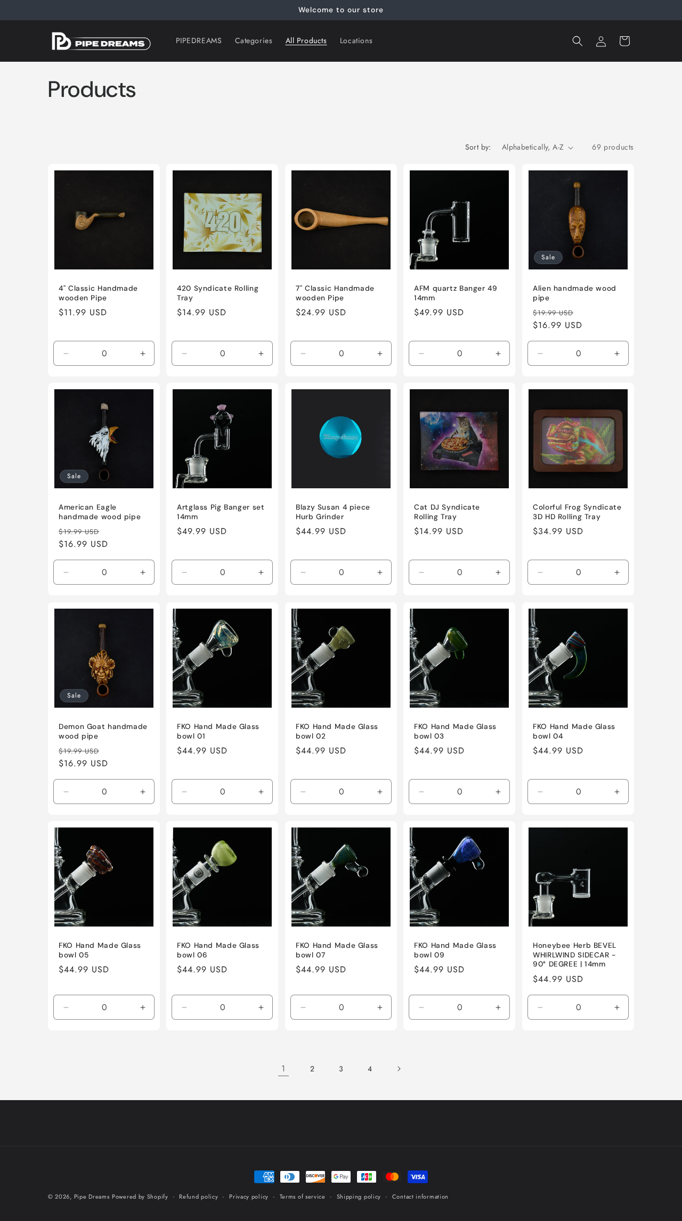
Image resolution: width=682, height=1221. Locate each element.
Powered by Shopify (140, 1196)
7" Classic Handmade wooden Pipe (335, 293)
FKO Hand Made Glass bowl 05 (100, 950)
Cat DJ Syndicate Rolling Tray (447, 512)
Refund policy (198, 1196)
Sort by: (478, 147)
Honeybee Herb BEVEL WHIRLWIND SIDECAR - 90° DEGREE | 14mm (574, 955)
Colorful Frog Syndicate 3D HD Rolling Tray (577, 512)
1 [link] (283, 1068)
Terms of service (303, 1196)
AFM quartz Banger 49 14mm (456, 293)
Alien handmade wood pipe (574, 293)
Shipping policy (359, 1196)
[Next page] (398, 1068)
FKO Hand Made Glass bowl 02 (337, 731)
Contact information (420, 1196)
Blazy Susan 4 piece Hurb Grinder (333, 512)
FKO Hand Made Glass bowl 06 (218, 950)
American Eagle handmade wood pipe (100, 512)
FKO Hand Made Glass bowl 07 (337, 950)
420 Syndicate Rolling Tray (217, 293)
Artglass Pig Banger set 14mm (221, 512)
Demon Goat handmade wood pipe (103, 731)
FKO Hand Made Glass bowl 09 (455, 950)
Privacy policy (249, 1196)
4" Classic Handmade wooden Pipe (98, 293)
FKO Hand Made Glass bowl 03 (455, 731)
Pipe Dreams (92, 1196)
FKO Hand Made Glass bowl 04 (574, 731)
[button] (577, 41)
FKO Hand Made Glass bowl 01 (218, 731)
